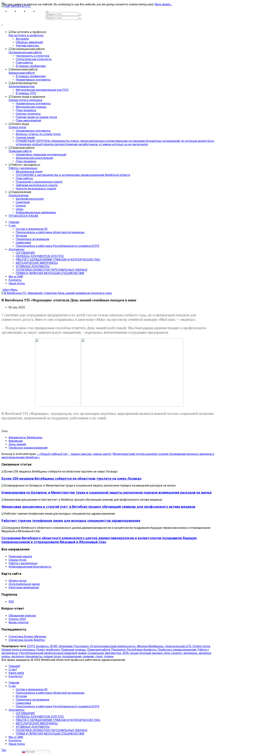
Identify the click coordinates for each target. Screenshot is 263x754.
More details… (163, 4)
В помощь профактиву (31, 66)
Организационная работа (25, 52)
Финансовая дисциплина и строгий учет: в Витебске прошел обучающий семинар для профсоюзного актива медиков (98, 507)
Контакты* (16, 676)
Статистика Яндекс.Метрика (27, 636)
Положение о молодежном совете (39, 181)
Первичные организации (32, 699)
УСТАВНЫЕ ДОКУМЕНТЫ (33, 727)
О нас (12, 686)
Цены (19, 209)
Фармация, (16, 441)
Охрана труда (17, 560)
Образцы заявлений (29, 42)
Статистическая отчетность (34, 59)
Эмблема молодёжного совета (36, 185)
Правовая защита (20, 556)
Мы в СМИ (16, 737)
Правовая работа (20, 151)
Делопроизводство (22, 86)
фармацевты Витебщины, (26, 437)
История (21, 696)
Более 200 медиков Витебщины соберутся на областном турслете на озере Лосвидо (71, 479)
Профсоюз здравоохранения (28, 447)
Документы (17, 710)
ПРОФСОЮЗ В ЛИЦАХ (23, 216)
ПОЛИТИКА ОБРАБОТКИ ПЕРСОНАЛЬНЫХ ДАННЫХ (51, 730)
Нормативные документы (33, 79)
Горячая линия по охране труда (36, 117)
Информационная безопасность (30, 566)
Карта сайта (16, 673)
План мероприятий (28, 120)
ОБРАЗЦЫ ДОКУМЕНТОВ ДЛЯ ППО (40, 716)
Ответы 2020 (17, 619)
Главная (14, 682)
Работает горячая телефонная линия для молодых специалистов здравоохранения (70, 521)
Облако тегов (17, 580)
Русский (30, 751)
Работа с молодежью (23, 168)
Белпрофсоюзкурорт (30, 199)
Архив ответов (18, 622)
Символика (23, 703)
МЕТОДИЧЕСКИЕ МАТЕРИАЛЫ (37, 723)
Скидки (21, 205)
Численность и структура (32, 56)
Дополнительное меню (24, 584)
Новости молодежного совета (36, 188)
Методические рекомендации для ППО (42, 90)
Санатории (23, 202)
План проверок (26, 110)
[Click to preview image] (56, 293)
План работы (24, 62)
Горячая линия (25, 137)
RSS (11, 601)
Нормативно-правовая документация (41, 154)
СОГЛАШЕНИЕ (25, 713)
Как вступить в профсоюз (26, 35)
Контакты (15, 740)
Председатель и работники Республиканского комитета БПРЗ (57, 706)
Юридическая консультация (34, 158)
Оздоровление (18, 195)
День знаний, (17, 444)
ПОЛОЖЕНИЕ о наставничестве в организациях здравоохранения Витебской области (73, 175)
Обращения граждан (22, 615)
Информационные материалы (36, 212)
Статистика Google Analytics (27, 640)
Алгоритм (22, 38)
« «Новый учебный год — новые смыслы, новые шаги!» (74, 454)
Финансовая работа (22, 73)
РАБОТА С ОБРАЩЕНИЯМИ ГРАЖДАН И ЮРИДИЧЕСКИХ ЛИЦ (58, 720)
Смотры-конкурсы (28, 113)
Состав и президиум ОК (32, 689)
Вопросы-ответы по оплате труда (38, 134)
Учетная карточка (27, 45)
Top (3, 750)
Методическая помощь (31, 107)
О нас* (13, 669)
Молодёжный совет (29, 171)
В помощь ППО (26, 93)
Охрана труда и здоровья (25, 100)
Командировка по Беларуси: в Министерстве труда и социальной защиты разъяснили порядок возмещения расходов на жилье (106, 493)
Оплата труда (17, 127)
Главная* (14, 666)
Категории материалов (24, 587)
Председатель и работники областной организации (50, 693)
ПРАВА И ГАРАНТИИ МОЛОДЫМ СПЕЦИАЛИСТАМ (50, 733)
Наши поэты (17, 744)
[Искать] (80, 14)
